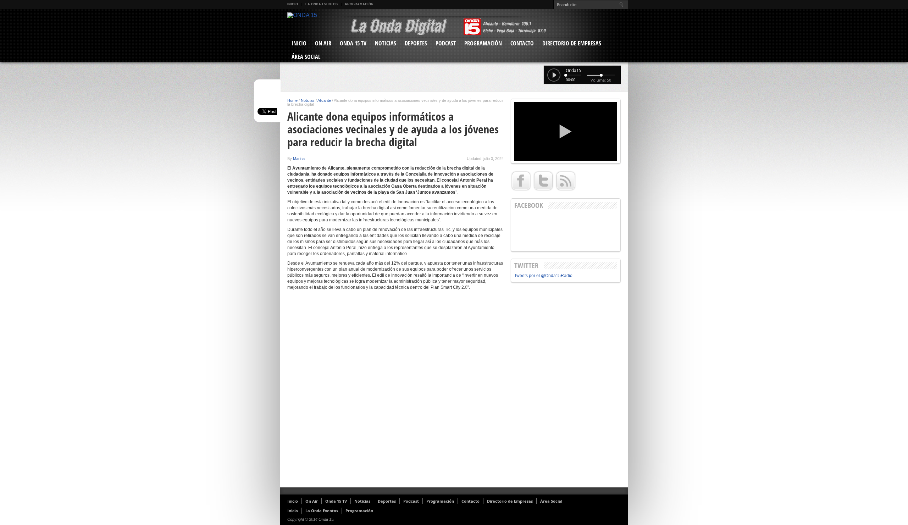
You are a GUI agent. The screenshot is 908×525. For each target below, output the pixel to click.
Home (292, 100)
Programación (359, 4)
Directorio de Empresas (571, 43)
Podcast (446, 43)
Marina (299, 158)
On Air (323, 43)
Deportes (416, 43)
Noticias (385, 43)
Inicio (292, 4)
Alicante (324, 100)
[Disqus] (395, 391)
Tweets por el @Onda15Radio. (544, 275)
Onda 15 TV (353, 43)
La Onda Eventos (321, 4)
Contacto (522, 43)
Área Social (306, 57)
